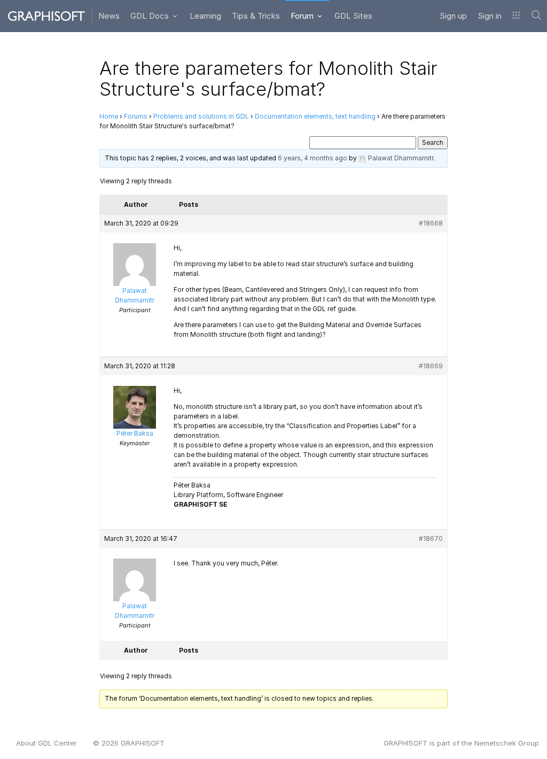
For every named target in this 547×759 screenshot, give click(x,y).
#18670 (431, 539)
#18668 (431, 223)
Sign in (490, 16)
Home (108, 116)
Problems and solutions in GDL (201, 116)
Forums (135, 116)
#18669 (431, 366)
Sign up (453, 16)
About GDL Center (46, 743)
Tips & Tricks (256, 16)
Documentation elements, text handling (315, 116)
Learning (205, 16)
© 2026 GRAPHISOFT (129, 743)
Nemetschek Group (506, 743)
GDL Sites (353, 16)
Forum (303, 16)
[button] (516, 16)
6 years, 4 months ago (312, 158)
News (109, 16)
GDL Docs (150, 16)
